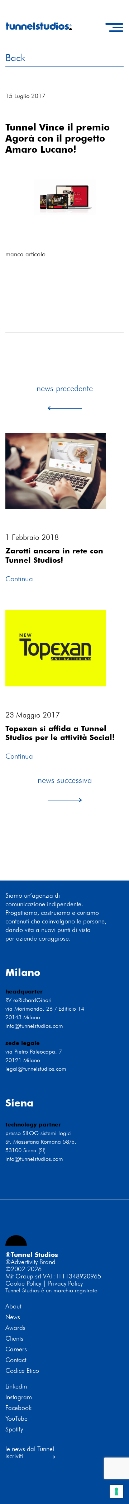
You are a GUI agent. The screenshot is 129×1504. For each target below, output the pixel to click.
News (12, 1317)
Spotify (14, 1429)
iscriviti (14, 1456)
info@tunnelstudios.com (34, 1025)
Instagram (18, 1397)
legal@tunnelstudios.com (35, 1068)
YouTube (16, 1418)
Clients (14, 1338)
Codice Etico (22, 1370)
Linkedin (16, 1386)
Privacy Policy (65, 1283)
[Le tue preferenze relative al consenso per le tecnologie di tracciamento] (116, 1491)
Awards (15, 1327)
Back (15, 57)
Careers (16, 1349)
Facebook (18, 1407)
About (13, 1306)
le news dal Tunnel (29, 1449)
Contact (15, 1360)
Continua (19, 578)
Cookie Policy (23, 1283)
